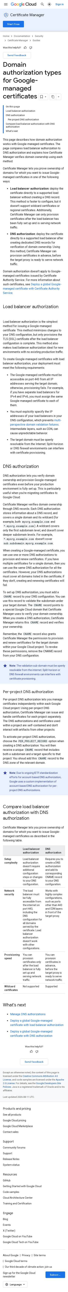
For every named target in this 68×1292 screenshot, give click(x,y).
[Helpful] (25, 47)
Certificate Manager (27, 15)
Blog (5, 1219)
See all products (12, 1114)
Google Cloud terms (16, 1261)
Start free (13, 24)
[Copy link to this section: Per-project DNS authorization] (57, 692)
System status (11, 1164)
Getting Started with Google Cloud (22, 1186)
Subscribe (56, 1274)
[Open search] (42, 4)
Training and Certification (17, 1203)
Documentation (22, 36)
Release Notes (11, 1159)
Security (39, 36)
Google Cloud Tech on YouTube (20, 1242)
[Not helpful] (30, 47)
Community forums (14, 1147)
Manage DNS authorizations (28, 1014)
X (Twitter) (9, 1230)
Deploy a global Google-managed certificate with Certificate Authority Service (32, 289)
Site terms (40, 1255)
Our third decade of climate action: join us (28, 1266)
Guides (36, 40)
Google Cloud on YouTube (17, 1236)
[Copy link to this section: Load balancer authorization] (6, 313)
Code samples (11, 1192)
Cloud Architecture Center (18, 1197)
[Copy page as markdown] (53, 97)
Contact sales (10, 1131)
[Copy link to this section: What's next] (29, 1005)
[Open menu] (5, 4)
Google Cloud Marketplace (18, 1126)
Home (6, 36)
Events (7, 1224)
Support (7, 1153)
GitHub (7, 1180)
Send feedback (16, 55)
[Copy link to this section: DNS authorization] (42, 467)
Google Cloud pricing (14, 1120)
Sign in (59, 4)
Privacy (26, 1255)
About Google (10, 1255)
